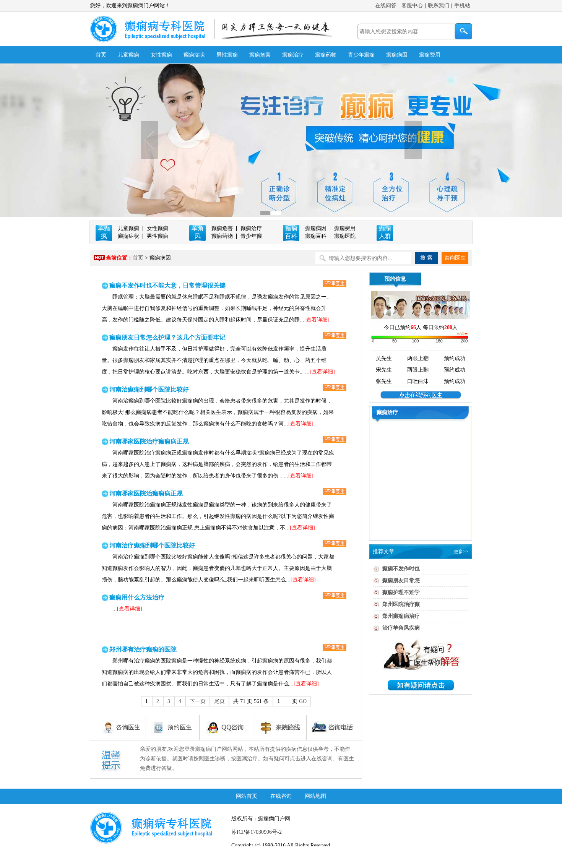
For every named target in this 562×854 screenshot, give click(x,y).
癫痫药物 (325, 55)
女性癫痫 (161, 55)
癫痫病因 (397, 55)
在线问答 (385, 5)
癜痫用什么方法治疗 (136, 597)
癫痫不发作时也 (401, 568)
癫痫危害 (260, 55)
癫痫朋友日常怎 (401, 580)
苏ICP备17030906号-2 (256, 832)
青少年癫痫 (361, 55)
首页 (101, 55)
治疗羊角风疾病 (401, 628)
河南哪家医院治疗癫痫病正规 (149, 441)
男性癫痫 (227, 55)
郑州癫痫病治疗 (401, 616)
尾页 (219, 701)
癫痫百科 (315, 236)
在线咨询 (281, 796)
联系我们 (438, 5)
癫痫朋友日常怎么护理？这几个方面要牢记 (167, 337)
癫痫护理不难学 (401, 592)
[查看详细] (317, 320)
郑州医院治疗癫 (401, 604)
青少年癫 (251, 236)
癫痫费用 (429, 55)
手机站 (462, 5)
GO (303, 701)
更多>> (461, 551)
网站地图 (315, 796)
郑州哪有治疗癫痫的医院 (143, 649)
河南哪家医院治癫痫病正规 (146, 493)
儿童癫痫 (128, 55)
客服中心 (412, 5)
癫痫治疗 (293, 55)
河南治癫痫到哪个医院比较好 (149, 389)
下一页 (198, 701)
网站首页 (246, 796)
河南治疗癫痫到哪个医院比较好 (152, 545)
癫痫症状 (194, 55)
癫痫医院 (345, 236)
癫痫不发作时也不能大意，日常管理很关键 (167, 285)
